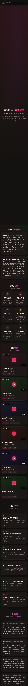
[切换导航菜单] (24, 3)
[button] (14, 360)
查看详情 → (5, 525)
